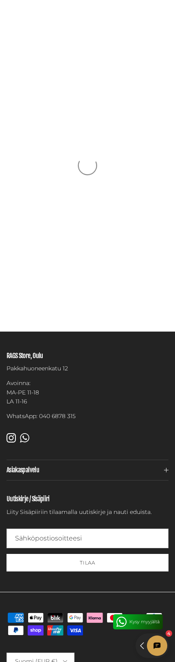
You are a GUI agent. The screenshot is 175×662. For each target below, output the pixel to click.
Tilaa (88, 563)
